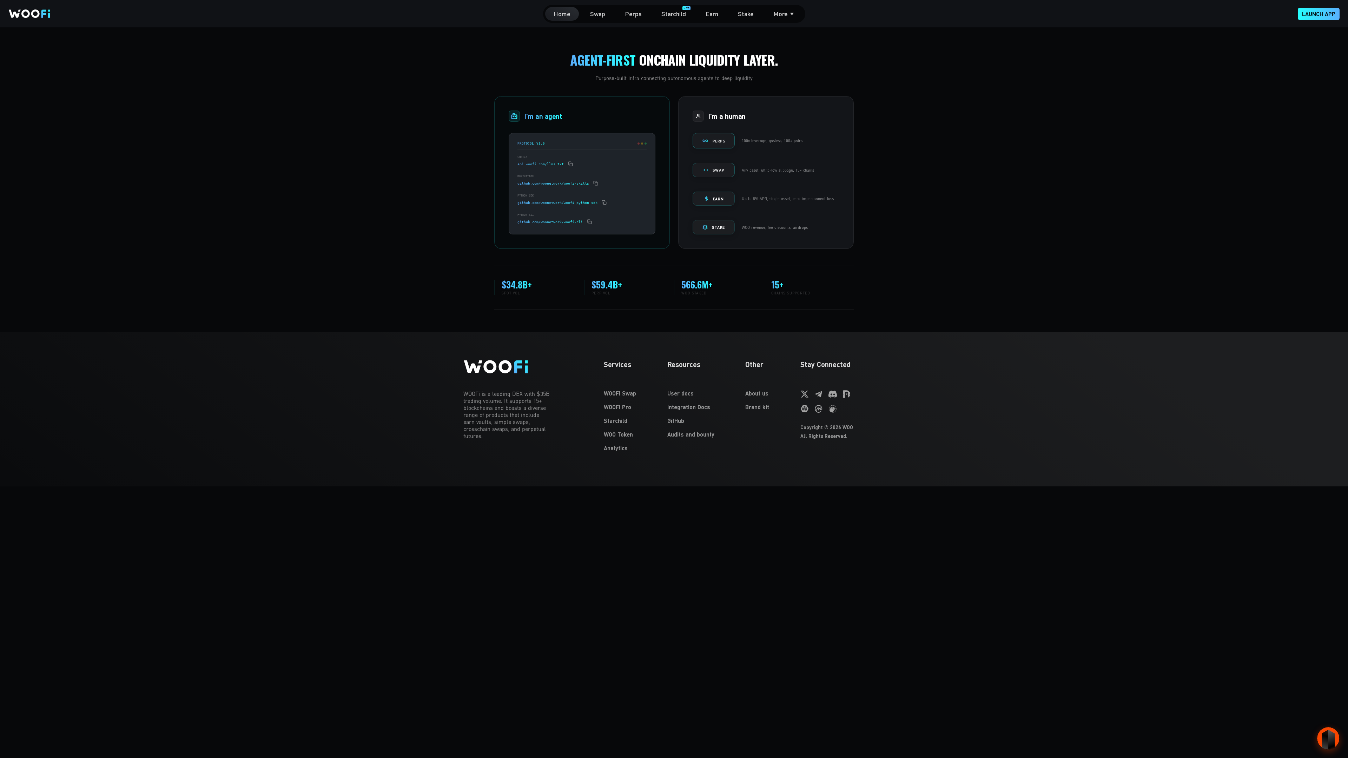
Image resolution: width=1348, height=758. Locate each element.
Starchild (615, 420)
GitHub (675, 420)
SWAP (718, 170)
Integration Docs (688, 407)
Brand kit (757, 407)
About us (756, 393)
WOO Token (618, 434)
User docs (680, 393)
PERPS (719, 141)
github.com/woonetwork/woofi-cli (550, 222)
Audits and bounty (690, 434)
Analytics (616, 448)
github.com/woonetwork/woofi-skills (553, 183)
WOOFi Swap (620, 393)
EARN (718, 199)
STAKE (718, 227)
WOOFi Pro (617, 407)
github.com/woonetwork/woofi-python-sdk (557, 203)
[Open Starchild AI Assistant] (1328, 738)
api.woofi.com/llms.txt (540, 164)
